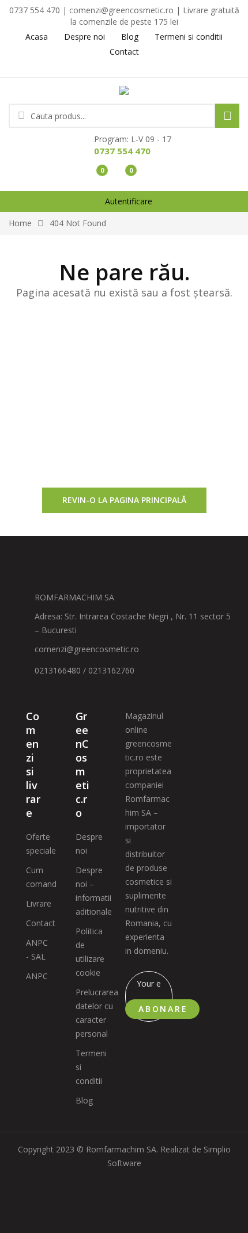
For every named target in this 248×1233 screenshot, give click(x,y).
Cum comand (41, 877)
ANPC (37, 976)
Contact (40, 923)
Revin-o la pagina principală (124, 499)
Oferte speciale (41, 843)
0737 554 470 (122, 151)
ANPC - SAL (37, 949)
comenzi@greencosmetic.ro (87, 649)
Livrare (38, 903)
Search (227, 116)
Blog (84, 1100)
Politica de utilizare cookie (90, 952)
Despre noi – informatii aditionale (94, 891)
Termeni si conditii (91, 1067)
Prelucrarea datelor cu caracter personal (97, 1013)
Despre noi (89, 843)
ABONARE (163, 1008)
